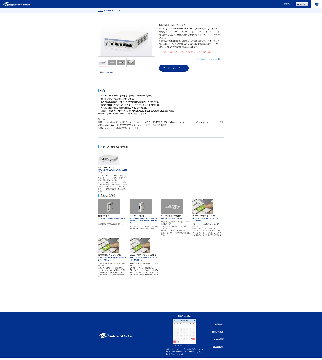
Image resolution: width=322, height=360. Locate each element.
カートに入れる (174, 68)
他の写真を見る (107, 72)
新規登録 (287, 4)
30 (175, 341)
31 (178, 341)
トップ (100, 11)
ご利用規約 (218, 324)
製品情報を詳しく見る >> (207, 59)
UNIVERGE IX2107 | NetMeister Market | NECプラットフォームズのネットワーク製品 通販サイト (21, 4)
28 (191, 338)
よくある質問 (218, 339)
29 (194, 338)
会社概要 (217, 347)
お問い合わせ (218, 332)
